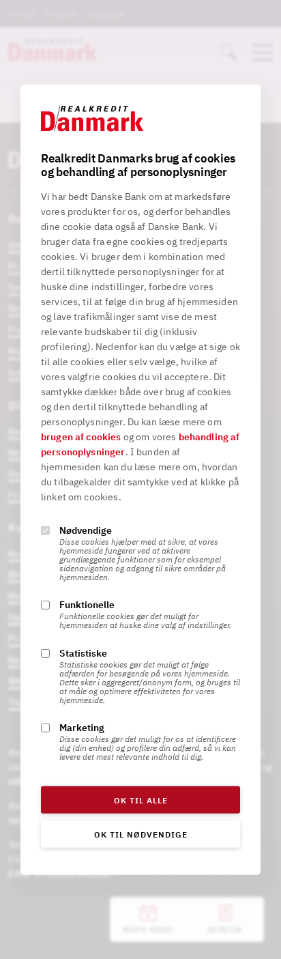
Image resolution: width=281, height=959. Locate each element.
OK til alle (141, 800)
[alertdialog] (140, 479)
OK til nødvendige (141, 834)
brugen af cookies (81, 437)
